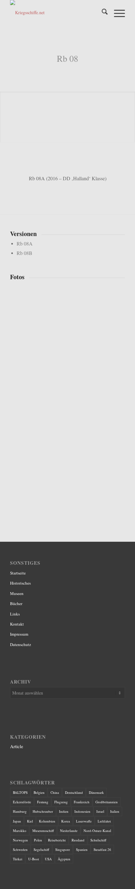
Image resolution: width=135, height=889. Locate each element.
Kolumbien (47, 821)
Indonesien (82, 811)
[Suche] (101, 12)
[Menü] (116, 12)
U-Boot (33, 859)
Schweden (20, 849)
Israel (100, 811)
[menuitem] (101, 12)
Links (15, 614)
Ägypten (64, 859)
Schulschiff (98, 840)
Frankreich (81, 802)
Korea (65, 821)
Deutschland (74, 792)
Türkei (17, 859)
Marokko (19, 830)
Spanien (82, 849)
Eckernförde (22, 802)
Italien (114, 811)
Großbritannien (106, 802)
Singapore (62, 849)
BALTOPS (20, 792)
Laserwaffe (84, 821)
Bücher (16, 603)
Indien (63, 811)
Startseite (18, 573)
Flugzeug (61, 802)
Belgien (39, 792)
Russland (78, 840)
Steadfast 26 (102, 849)
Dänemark (96, 792)
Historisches (20, 583)
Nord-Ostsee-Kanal (97, 830)
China (55, 792)
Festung (42, 802)
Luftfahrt (104, 821)
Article (16, 746)
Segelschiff (41, 849)
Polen (38, 840)
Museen (17, 593)
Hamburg (20, 811)
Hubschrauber (43, 811)
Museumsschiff (43, 830)
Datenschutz (20, 644)
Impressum (19, 634)
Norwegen (20, 840)
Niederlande (69, 830)
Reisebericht (57, 840)
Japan (17, 821)
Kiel (30, 821)
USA (48, 859)
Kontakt (17, 624)
